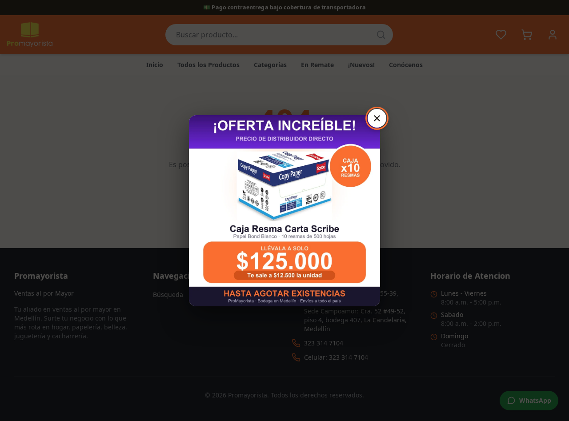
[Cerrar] (377, 118)
